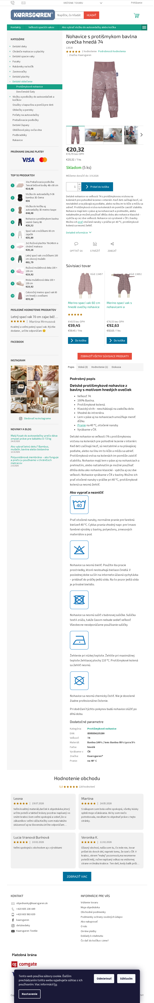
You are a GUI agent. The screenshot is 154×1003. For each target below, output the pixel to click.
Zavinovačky (20, 72)
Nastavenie (29, 994)
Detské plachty (21, 77)
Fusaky (16, 61)
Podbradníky (20, 135)
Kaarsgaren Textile (27, 931)
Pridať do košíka (99, 186)
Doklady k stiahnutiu (92, 936)
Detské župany (21, 125)
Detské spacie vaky (24, 56)
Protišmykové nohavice (29, 87)
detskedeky (23, 925)
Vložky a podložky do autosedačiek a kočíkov (33, 98)
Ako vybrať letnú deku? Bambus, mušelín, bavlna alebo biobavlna (30, 448)
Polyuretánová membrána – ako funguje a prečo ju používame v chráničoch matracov (35, 460)
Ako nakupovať (89, 922)
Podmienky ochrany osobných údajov (102, 917)
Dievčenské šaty (25, 92)
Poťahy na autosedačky (26, 115)
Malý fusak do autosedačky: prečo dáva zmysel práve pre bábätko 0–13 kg (34, 437)
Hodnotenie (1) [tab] (99, 367)
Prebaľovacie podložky (26, 120)
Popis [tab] (71, 367)
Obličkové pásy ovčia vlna (27, 130)
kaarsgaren (22, 920)
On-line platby (88, 931)
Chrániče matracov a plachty (28, 51)
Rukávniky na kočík (23, 67)
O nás (84, 926)
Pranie (81, 425)
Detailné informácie (77, 233)
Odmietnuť (104, 979)
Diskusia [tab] (116, 367)
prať (80, 222)
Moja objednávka (90, 907)
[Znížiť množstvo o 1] (79, 189)
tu (55, 984)
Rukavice (18, 140)
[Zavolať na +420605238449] (16, 3)
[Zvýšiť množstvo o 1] (79, 184)
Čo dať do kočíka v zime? (95, 941)
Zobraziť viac (77, 876)
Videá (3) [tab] (83, 367)
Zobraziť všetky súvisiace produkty (105, 356)
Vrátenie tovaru (73, 3)
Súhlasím (126, 979)
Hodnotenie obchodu (77, 778)
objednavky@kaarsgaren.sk (32, 903)
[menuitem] (16, 27)
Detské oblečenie (22, 82)
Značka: (80, 55)
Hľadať (91, 15)
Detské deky (20, 46)
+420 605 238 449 (25, 909)
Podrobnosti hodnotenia (112, 51)
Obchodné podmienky (93, 912)
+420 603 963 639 (25, 914)
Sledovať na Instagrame (37, 418)
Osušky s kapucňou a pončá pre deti (33, 105)
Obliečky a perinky (23, 110)
